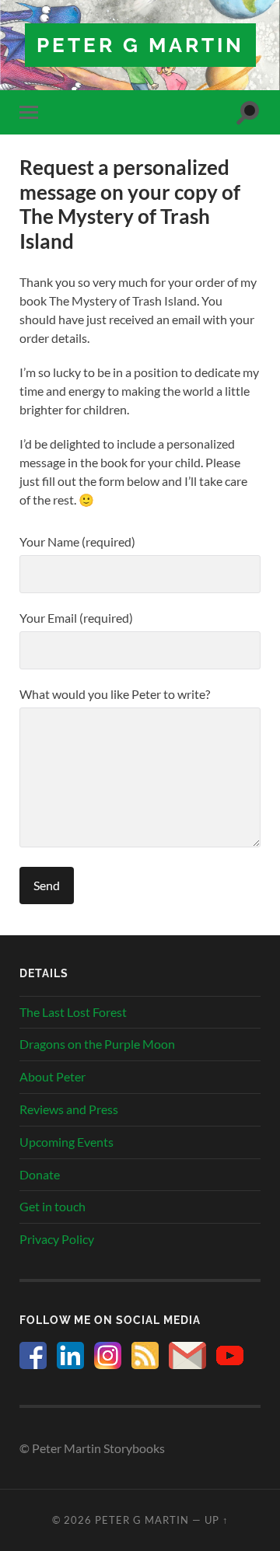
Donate (39, 1174)
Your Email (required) (76, 617)
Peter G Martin (140, 45)
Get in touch (52, 1206)
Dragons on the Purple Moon (97, 1043)
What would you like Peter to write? (114, 693)
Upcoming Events (66, 1141)
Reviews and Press (68, 1109)
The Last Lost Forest (73, 1011)
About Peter (52, 1076)
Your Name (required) (77, 541)
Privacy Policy (56, 1238)
